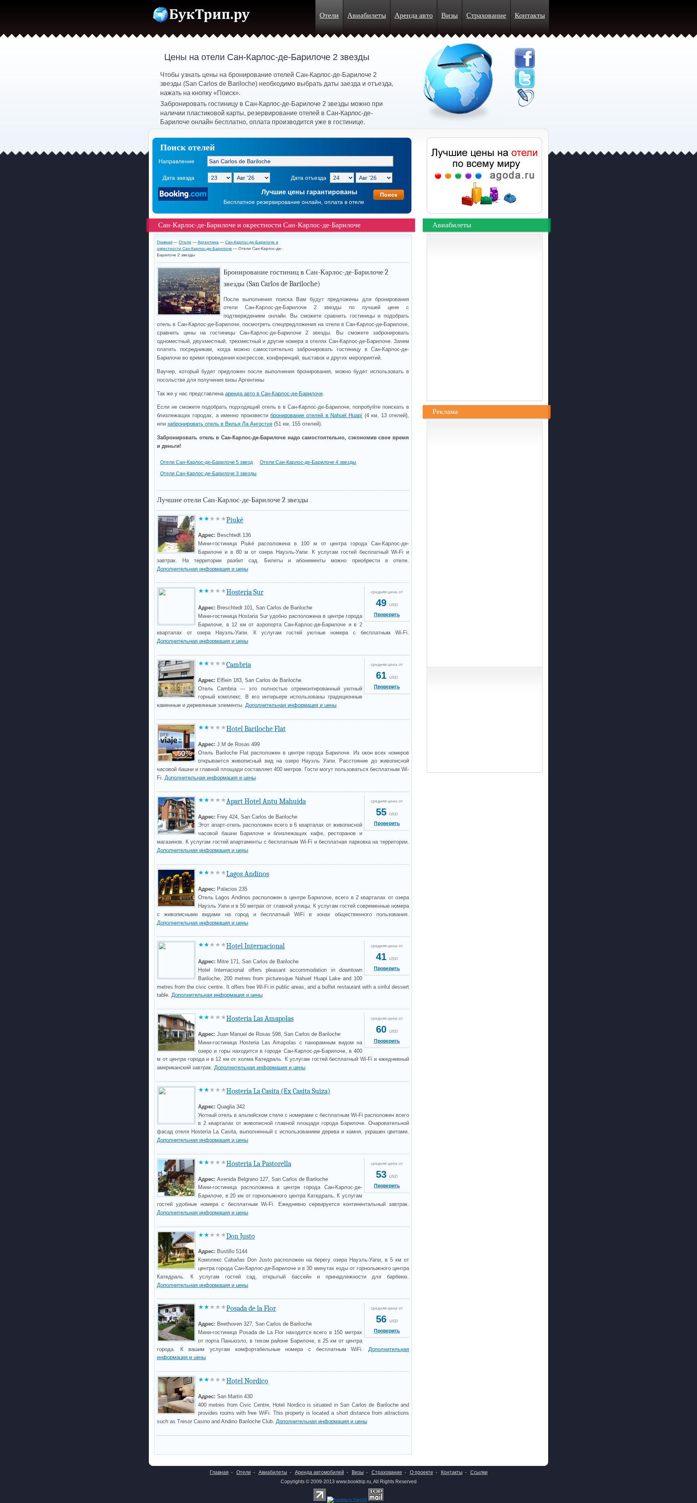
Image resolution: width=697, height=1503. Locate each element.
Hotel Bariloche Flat (256, 729)
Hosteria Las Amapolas (260, 1018)
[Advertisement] (251, 1443)
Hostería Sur (244, 592)
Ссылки (479, 1472)
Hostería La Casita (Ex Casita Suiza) (278, 1091)
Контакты (530, 15)
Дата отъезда (308, 178)
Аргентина (208, 242)
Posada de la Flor (251, 1308)
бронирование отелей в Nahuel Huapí (316, 415)
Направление (176, 161)
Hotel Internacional (255, 946)
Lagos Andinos (247, 874)
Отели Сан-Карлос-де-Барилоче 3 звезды (208, 473)
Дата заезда (178, 178)
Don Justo (240, 1236)
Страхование (486, 15)
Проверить (387, 614)
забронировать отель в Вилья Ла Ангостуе (219, 424)
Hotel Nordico (247, 1381)
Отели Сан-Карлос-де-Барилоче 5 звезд (206, 462)
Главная (164, 242)
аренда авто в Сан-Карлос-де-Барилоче (274, 394)
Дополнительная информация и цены (202, 569)
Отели (329, 15)
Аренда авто (413, 15)
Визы (449, 15)
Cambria (238, 665)
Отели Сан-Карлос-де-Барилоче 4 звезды (308, 462)
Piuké (234, 520)
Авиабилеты (366, 15)
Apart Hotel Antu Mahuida (266, 801)
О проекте (421, 1472)
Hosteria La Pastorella (258, 1164)
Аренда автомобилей (319, 1472)
